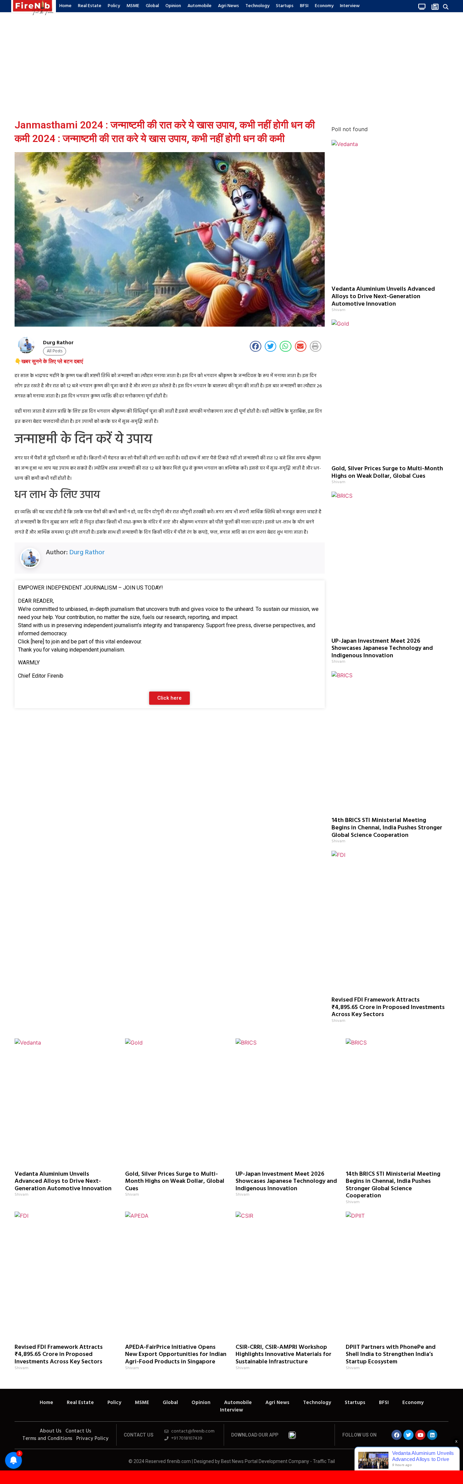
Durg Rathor (87, 552)
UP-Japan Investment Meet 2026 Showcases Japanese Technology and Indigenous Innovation (382, 648)
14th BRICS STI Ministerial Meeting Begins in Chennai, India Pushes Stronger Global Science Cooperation (386, 828)
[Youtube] (420, 1435)
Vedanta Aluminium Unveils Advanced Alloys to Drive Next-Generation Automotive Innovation (383, 296)
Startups (285, 6)
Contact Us (78, 1431)
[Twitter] (408, 1435)
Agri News (228, 6)
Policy (114, 6)
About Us (50, 1431)
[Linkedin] (432, 1435)
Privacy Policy (92, 1438)
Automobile (199, 6)
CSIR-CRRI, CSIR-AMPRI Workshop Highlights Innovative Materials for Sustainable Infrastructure (283, 1354)
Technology (257, 6)
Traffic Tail (324, 1461)
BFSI (304, 6)
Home (65, 6)
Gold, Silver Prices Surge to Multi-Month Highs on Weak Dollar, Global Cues (387, 472)
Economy (324, 6)
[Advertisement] (231, 64)
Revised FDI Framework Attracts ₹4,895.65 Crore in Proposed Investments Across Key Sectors (388, 1007)
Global (152, 6)
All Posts (54, 351)
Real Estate (89, 6)
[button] (445, 6)
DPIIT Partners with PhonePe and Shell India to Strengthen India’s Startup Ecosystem (391, 1354)
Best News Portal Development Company (265, 1461)
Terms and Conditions (47, 1438)
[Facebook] (396, 1435)
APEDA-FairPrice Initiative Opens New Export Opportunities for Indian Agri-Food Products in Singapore (175, 1354)
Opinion (173, 6)
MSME (132, 6)
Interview (350, 6)
